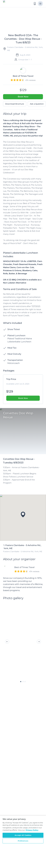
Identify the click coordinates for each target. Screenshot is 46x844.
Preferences (23, 841)
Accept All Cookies (23, 835)
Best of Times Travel (24, 567)
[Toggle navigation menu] (40, 3)
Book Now (23, 96)
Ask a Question (37, 104)
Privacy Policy (32, 830)
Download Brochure (14, 104)
